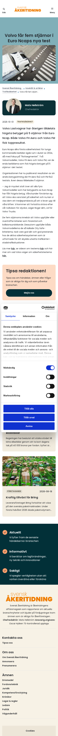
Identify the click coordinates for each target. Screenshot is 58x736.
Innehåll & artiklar (34, 88)
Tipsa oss (7, 642)
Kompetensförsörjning (14, 692)
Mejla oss (29, 292)
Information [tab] (29, 316)
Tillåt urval (29, 417)
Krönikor (6, 696)
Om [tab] (47, 316)
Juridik (6, 688)
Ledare (6, 705)
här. (4, 255)
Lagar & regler (10, 701)
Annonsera (8, 661)
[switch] (50, 377)
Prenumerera (9, 665)
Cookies (30, 730)
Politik (5, 709)
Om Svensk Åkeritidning (15, 657)
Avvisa (29, 426)
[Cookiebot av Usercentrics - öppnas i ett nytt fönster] (42, 308)
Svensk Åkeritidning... (12, 88)
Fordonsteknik (10, 684)
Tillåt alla (29, 408)
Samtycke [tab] (10, 316)
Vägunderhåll (9, 713)
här (13, 248)
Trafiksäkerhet (9, 91)
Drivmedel (7, 680)
